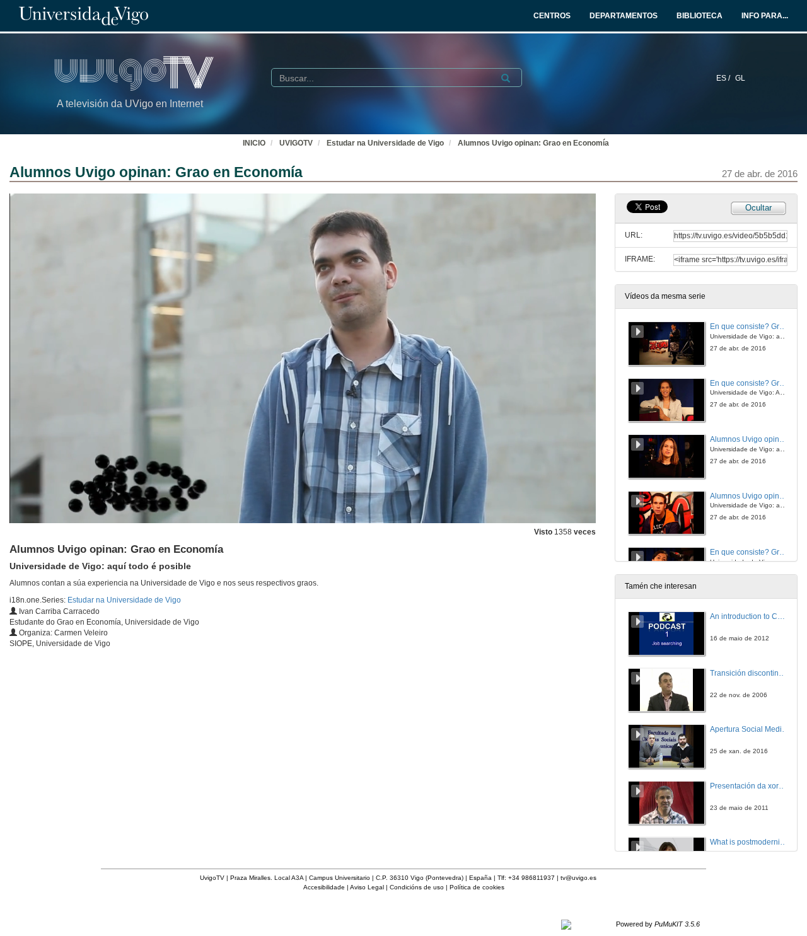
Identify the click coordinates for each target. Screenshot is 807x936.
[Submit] (505, 78)
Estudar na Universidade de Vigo (385, 143)
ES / (724, 78)
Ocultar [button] (758, 207)
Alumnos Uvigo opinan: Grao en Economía (533, 143)
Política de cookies (477, 887)
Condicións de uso (417, 887)
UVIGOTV (296, 143)
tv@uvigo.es (578, 877)
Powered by (658, 924)
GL (740, 78)
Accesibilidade (324, 887)
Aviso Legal (367, 887)
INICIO (254, 143)
